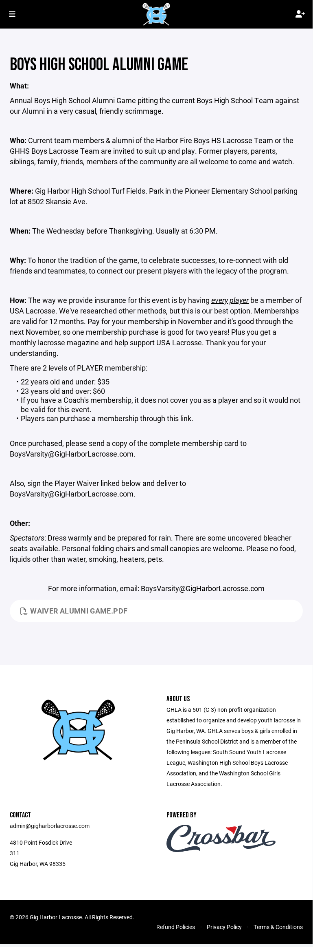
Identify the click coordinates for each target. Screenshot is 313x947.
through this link (165, 418)
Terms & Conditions (278, 927)
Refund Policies (175, 927)
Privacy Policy (224, 927)
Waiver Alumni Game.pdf (78, 611)
